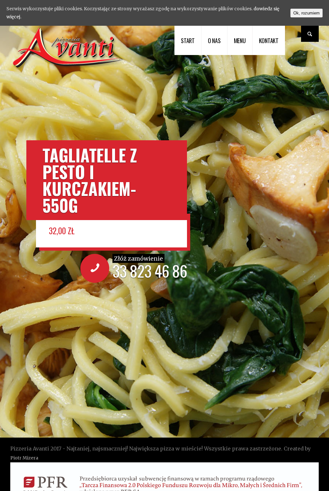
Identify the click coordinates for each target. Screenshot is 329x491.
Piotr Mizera (24, 458)
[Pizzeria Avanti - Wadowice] (68, 68)
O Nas (214, 40)
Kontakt (269, 40)
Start (188, 40)
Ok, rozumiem (306, 13)
